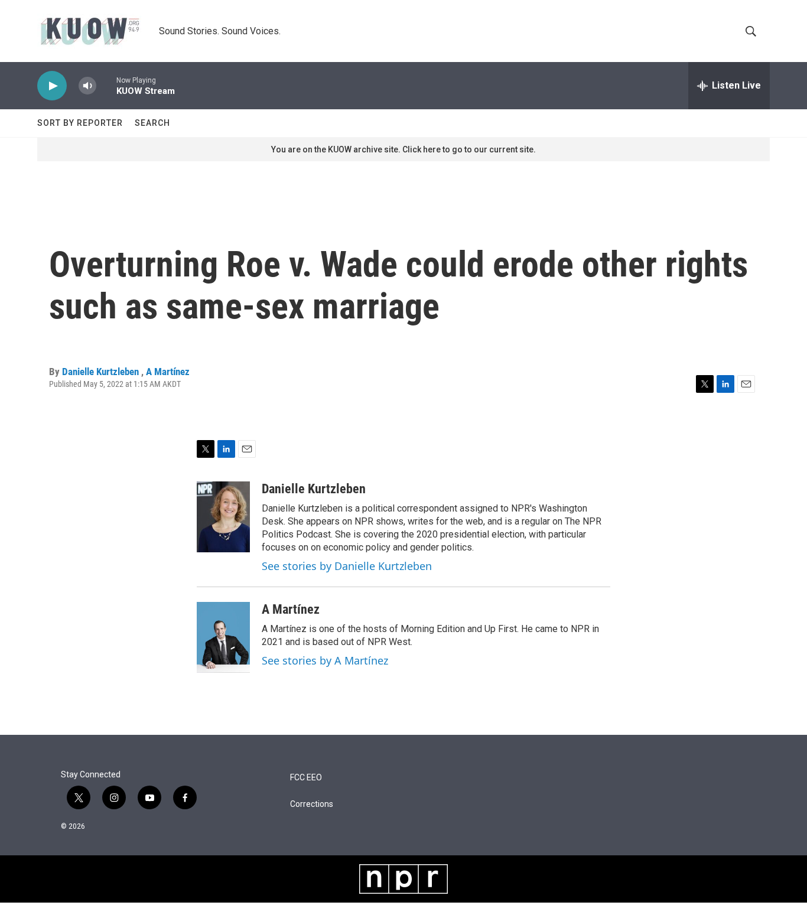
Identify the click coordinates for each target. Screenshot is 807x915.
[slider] (106, 85)
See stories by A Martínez (325, 660)
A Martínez (168, 371)
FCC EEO (306, 777)
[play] (52, 86)
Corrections (311, 804)
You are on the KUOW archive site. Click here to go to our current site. (403, 149)
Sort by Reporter (80, 123)
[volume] (87, 86)
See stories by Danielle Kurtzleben (347, 566)
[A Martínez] (223, 637)
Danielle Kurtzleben (101, 371)
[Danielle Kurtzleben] (223, 516)
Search (152, 123)
